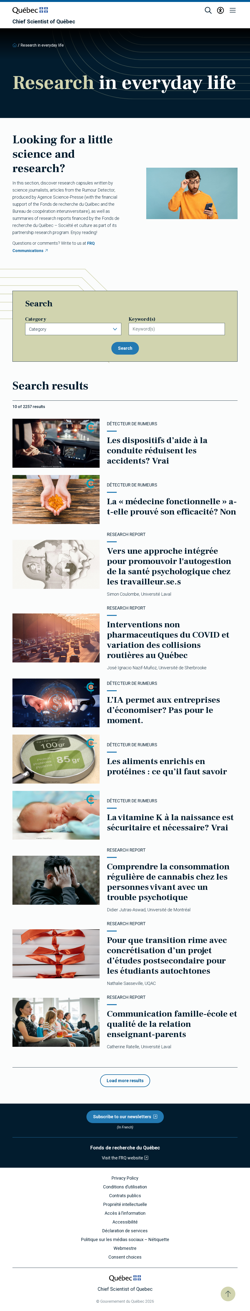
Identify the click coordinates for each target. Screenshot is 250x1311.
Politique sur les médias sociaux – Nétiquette (125, 1240)
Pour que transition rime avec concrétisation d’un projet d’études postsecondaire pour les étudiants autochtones (167, 956)
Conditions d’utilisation (125, 1187)
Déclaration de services (125, 1231)
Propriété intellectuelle (125, 1204)
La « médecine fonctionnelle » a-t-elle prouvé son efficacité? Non (172, 506)
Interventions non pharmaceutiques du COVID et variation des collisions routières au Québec (168, 640)
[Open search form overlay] (208, 10)
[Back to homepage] (14, 45)
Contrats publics (125, 1196)
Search (125, 348)
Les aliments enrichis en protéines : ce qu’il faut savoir (167, 766)
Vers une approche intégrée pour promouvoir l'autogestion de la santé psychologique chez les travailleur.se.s (169, 566)
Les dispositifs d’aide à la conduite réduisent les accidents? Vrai (157, 450)
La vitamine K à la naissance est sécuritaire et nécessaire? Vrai (170, 822)
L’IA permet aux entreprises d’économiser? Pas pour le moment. (163, 710)
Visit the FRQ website (122, 1157)
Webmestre (125, 1248)
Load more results (125, 1080)
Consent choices (125, 1257)
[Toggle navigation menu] (233, 10)
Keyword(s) (142, 319)
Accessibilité (125, 1222)
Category (35, 319)
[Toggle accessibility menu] (220, 10)
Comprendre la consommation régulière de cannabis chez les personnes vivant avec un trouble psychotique (168, 882)
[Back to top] (228, 1294)
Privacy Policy (125, 1178)
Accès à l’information (125, 1213)
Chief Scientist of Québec (43, 22)
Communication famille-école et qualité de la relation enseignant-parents (172, 1024)
